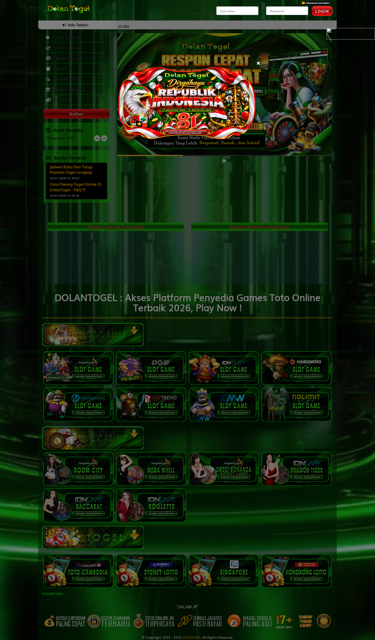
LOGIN (322, 11)
